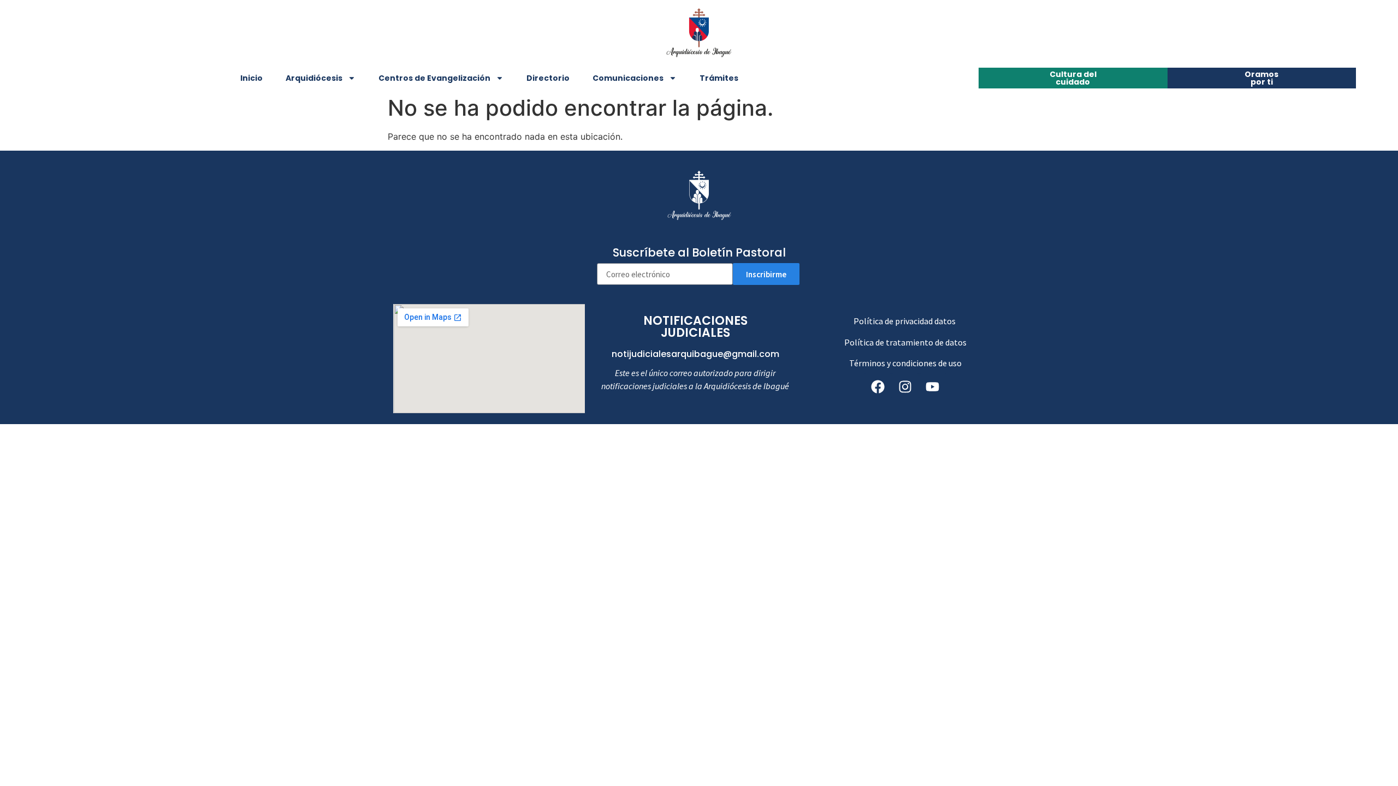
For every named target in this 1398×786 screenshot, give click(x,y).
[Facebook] (878, 386)
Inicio (251, 78)
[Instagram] (905, 386)
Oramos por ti (1261, 78)
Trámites (719, 78)
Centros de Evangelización (434, 78)
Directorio (548, 78)
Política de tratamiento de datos (905, 342)
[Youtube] (932, 386)
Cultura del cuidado (1073, 78)
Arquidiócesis (314, 78)
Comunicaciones (628, 78)
